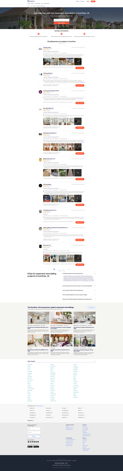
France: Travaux (49, 460)
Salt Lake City (76, 387)
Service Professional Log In (70, 439)
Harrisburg (75, 366)
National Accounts (69, 445)
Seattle (74, 393)
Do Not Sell (62, 463)
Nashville (75, 374)
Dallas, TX (80, 408)
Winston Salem (53, 393)
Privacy (56, 463)
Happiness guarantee (86, 448)
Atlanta (28, 397)
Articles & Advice (46, 3)
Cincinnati (52, 395)
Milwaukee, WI (32, 412)
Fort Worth (75, 381)
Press (83, 444)
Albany (51, 383)
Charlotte (52, 388)
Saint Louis (52, 380)
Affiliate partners (85, 450)
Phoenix (29, 366)
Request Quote (80, 67)
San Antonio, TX (81, 415)
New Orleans (52, 366)
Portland (75, 364)
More (42, 3)
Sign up (33, 436)
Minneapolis (52, 374)
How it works (85, 439)
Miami (28, 392)
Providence (75, 371)
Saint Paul (52, 376)
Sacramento (29, 376)
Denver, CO (32, 410)
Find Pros (67, 426)
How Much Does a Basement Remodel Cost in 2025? (38, 328)
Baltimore (52, 367)
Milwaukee (75, 397)
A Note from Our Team (86, 434)
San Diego (29, 378)
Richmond (75, 390)
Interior (29, 3)
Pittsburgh (75, 369)
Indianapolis (29, 400)
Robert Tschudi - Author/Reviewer (80, 325)
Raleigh (51, 392)
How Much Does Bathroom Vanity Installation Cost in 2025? (61, 328)
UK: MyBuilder (74, 460)
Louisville (52, 364)
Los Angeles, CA (65, 410)
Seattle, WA (64, 417)
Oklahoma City (53, 400)
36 (68, 269)
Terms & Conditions (67, 465)
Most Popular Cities (31, 405)
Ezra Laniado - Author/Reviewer (34, 325)
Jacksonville (29, 390)
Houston (75, 383)
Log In (88, 1)
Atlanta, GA (32, 408)
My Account (85, 426)
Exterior (32, 3)
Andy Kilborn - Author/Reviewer (57, 325)
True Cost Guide (85, 427)
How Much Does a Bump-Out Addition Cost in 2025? (38, 350)
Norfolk (74, 388)
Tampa (28, 395)
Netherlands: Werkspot (68, 460)
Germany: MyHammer (55, 460)
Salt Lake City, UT (65, 415)
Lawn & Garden (37, 3)
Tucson (28, 367)
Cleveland (52, 397)
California (58, 463)
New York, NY (80, 412)
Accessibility (66, 463)
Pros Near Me (85, 432)
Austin (74, 376)
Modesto (29, 374)
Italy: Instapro (62, 460)
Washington (29, 387)
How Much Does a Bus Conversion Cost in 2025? (60, 350)
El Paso (74, 380)
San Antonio (75, 385)
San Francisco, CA (49, 417)
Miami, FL (80, 410)
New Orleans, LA (65, 412)
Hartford (29, 385)
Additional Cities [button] (30, 420)
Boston (51, 369)
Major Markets (31, 361)
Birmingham (29, 364)
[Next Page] (71, 269)
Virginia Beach (76, 392)
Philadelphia (75, 367)
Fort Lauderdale (30, 388)
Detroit (51, 371)
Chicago (29, 399)
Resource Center (85, 429)
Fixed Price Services (69, 429)
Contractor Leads (69, 444)
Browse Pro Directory (69, 427)
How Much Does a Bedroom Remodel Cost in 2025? (84, 328)
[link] (61, 48)
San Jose (29, 381)
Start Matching (61, 23)
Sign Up (93, 1)
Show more (82, 82)
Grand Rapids (53, 373)
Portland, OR (48, 415)
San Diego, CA (32, 417)
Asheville (52, 387)
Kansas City (52, 378)
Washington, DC (81, 417)
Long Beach (29, 371)
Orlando (29, 393)
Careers (84, 442)
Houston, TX (48, 410)
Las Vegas (52, 381)
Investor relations (85, 445)
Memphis (75, 373)
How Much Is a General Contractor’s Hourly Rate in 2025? (83, 350)
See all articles (91, 307)
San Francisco (30, 380)
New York (52, 385)
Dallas (74, 378)
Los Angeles (29, 373)
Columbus (52, 399)
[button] (46, 61)
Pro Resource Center (69, 442)
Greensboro (52, 390)
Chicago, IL (64, 408)
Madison (75, 395)
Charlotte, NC (48, 408)
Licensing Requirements (87, 435)
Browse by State (39, 405)
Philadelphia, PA (33, 415)
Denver (28, 383)
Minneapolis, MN (49, 412)
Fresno (28, 369)
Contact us (84, 447)
